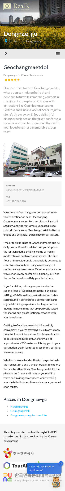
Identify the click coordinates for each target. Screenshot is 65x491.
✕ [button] (61, 463)
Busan (14, 41)
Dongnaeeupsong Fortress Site (28, 415)
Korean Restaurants (32, 75)
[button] (56, 482)
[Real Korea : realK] (16, 6)
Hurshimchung (19, 406)
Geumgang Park (20, 410)
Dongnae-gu (33, 41)
